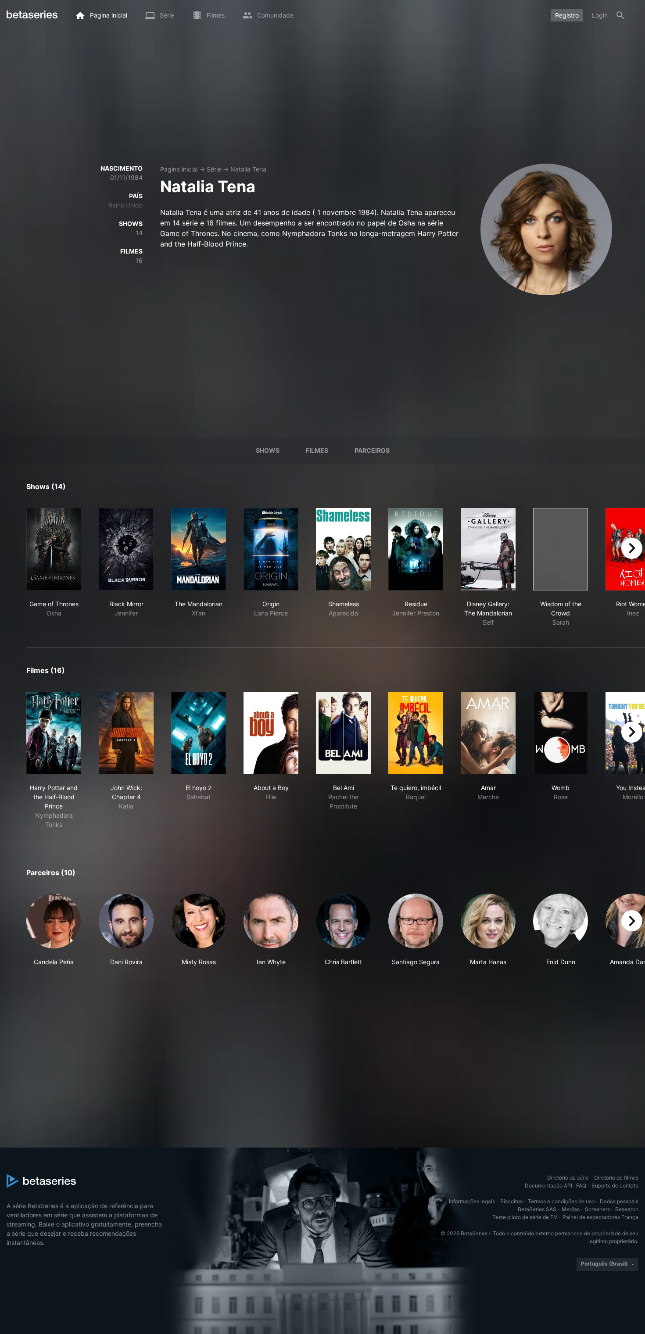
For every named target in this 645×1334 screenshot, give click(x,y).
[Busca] (620, 15)
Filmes (317, 450)
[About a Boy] (271, 733)
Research (626, 1209)
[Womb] (560, 733)
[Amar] (488, 733)
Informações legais (472, 1201)
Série (214, 169)
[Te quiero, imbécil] (415, 733)
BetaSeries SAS (537, 1209)
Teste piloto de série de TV (524, 1217)
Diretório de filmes (616, 1177)
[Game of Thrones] (53, 549)
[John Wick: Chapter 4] (126, 733)
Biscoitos (511, 1201)
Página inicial (178, 169)
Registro (567, 15)
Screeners (597, 1209)
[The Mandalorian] (198, 549)
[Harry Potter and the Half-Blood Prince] (53, 733)
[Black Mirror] (126, 549)
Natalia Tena (248, 169)
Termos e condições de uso (561, 1201)
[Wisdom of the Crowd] (560, 549)
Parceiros (372, 450)
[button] (53, 930)
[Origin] (271, 549)
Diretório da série (568, 1177)
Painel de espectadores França (600, 1217)
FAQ (581, 1185)
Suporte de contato (614, 1185)
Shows (268, 450)
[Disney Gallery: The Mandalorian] (488, 549)
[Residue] (415, 549)
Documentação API (548, 1185)
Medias (571, 1209)
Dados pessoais (619, 1201)
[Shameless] (343, 549)
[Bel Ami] (343, 733)
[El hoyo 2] (198, 733)
